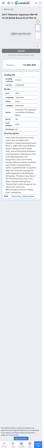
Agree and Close (21, 438)
